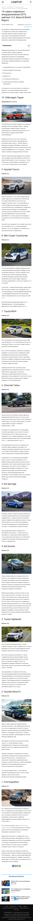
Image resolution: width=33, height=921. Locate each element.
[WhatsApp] (20, 866)
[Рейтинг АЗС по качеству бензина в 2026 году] (6, 883)
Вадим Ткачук (9, 24)
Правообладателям (24, 908)
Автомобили (10, 7)
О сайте (6, 906)
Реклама (20, 906)
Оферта (25, 906)
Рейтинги (4, 7)
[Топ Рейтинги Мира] (16, 2)
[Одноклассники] (15, 866)
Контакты (16, 909)
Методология (27, 26)
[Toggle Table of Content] (28, 45)
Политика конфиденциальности (10, 908)
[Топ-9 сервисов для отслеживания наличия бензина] (6, 891)
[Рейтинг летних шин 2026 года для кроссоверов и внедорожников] (6, 899)
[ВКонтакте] (13, 866)
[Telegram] (18, 866)
